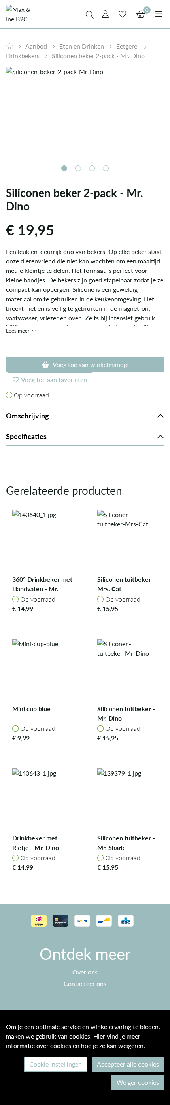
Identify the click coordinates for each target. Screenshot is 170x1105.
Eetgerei (128, 46)
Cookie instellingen (55, 1064)
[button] (64, 168)
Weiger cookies (138, 1082)
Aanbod (37, 46)
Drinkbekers (23, 55)
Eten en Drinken (82, 46)
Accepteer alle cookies (128, 1064)
